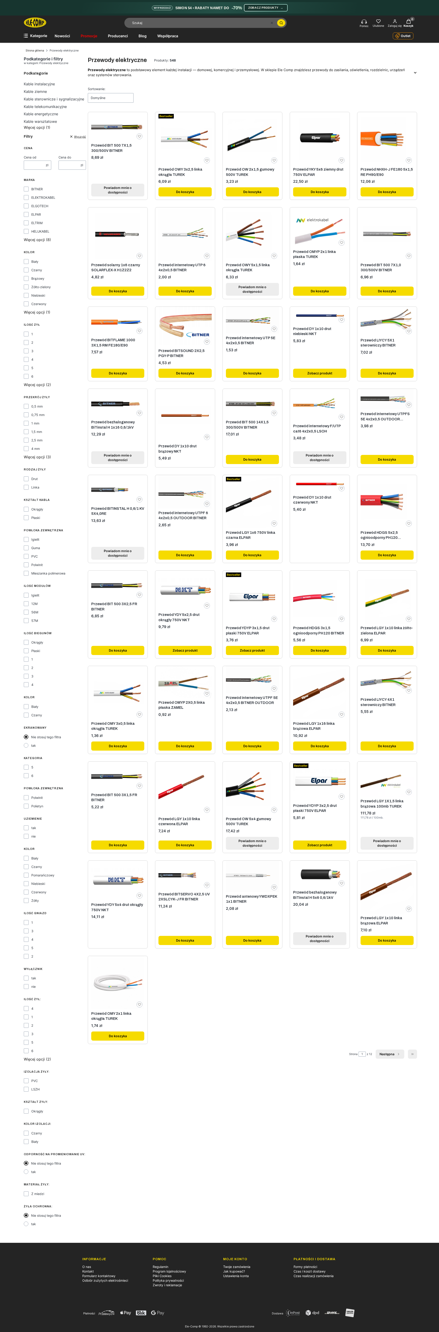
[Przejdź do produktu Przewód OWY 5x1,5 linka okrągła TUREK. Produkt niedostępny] (252, 233)
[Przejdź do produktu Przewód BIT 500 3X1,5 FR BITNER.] (117, 776)
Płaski (35, 518)
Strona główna (35, 50)
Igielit (35, 539)
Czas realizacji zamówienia (314, 1276)
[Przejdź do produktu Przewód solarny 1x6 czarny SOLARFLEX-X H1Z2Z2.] (117, 233)
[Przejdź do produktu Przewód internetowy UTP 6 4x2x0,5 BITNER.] (184, 233)
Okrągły (37, 509)
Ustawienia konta (236, 1276)
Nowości (62, 36)
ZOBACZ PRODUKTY (265, 7)
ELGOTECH (39, 206)
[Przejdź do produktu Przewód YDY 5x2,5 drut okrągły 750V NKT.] (184, 590)
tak (33, 745)
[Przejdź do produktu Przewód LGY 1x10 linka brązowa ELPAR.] (387, 887)
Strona (353, 1054)
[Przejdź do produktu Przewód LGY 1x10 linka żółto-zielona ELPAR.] (387, 597)
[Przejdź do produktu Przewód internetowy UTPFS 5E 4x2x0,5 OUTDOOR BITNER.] (387, 399)
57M (34, 621)
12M (34, 604)
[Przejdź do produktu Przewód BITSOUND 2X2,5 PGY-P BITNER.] (184, 326)
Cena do (65, 157)
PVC (34, 556)
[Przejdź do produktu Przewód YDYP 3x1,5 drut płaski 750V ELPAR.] (252, 597)
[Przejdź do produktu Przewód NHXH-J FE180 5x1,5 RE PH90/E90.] (387, 138)
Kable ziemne (35, 91)
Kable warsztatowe (40, 121)
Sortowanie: (96, 89)
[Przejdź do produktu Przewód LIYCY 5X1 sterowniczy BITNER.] (387, 321)
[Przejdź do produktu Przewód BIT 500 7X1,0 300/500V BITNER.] (387, 233)
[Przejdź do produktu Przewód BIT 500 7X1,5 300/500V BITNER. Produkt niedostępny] (117, 126)
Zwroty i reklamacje (167, 1285)
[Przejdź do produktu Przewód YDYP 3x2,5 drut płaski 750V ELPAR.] (319, 781)
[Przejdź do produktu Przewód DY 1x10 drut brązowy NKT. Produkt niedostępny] (184, 415)
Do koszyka (185, 192)
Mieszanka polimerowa (48, 573)
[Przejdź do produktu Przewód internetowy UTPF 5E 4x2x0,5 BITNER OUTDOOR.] (252, 679)
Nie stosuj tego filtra (46, 737)
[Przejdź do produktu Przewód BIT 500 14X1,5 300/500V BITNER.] (252, 403)
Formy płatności (305, 1267)
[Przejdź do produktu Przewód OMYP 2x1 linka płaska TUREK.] (319, 227)
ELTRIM (37, 223)
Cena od (30, 157)
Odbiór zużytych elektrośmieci (105, 1280)
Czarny (36, 270)
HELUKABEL (40, 231)
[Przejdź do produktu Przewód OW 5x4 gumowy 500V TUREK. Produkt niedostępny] (252, 788)
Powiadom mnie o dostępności (118, 190)
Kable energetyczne (41, 114)
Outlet (405, 36)
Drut (34, 479)
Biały (34, 261)
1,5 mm (36, 432)
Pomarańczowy (42, 875)
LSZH (35, 1089)
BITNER (37, 189)
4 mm (35, 449)
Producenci (118, 36)
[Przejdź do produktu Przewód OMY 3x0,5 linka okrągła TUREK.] (117, 692)
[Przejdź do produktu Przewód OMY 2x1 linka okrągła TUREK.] (117, 982)
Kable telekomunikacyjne (45, 106)
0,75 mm (38, 415)
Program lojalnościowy (169, 1271)
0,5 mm (37, 406)
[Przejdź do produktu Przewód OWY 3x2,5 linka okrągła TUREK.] (184, 138)
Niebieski (38, 295)
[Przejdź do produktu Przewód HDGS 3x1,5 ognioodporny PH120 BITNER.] (319, 597)
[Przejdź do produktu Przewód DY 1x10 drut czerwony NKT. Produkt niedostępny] (319, 484)
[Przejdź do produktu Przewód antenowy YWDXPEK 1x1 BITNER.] (252, 876)
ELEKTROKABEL (43, 197)
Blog (143, 36)
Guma (35, 548)
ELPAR (36, 214)
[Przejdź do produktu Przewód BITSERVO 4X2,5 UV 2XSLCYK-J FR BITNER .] (184, 875)
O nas (86, 1267)
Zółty (35, 900)
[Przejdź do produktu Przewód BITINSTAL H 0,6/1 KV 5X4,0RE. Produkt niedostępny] (117, 489)
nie (33, 836)
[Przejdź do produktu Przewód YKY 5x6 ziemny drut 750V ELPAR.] (319, 138)
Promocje (89, 36)
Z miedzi (37, 1194)
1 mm (35, 423)
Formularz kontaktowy (98, 1276)
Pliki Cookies (162, 1276)
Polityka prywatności (168, 1280)
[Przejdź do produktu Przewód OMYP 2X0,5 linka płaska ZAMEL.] (184, 682)
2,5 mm (37, 440)
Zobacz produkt (319, 373)
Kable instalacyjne (39, 84)
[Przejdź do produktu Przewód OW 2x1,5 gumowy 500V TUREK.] (252, 138)
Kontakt (88, 1271)
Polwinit (37, 565)
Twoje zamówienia (236, 1267)
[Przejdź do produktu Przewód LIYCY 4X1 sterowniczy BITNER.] (387, 680)
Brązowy (37, 278)
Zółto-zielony (41, 287)
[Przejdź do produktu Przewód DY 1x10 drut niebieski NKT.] (319, 316)
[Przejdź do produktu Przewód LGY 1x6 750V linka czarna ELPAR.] (252, 501)
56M (34, 612)
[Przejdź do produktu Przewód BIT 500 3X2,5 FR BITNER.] (117, 585)
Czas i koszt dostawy (310, 1271)
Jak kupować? (234, 1271)
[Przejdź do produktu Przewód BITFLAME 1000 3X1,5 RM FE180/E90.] (117, 321)
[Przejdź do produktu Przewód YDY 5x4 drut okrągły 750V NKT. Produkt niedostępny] (117, 880)
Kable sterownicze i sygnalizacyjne (54, 99)
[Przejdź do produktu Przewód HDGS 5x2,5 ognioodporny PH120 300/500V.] (387, 501)
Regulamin (160, 1267)
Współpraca (167, 36)
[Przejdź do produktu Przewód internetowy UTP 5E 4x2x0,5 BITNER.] (252, 320)
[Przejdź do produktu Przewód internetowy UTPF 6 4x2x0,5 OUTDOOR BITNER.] (184, 491)
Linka (35, 487)
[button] (281, 23)
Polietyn (37, 806)
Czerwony (38, 304)
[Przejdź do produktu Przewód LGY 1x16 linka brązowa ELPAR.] (319, 692)
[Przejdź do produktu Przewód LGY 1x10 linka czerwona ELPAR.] (184, 788)
